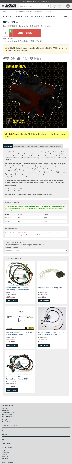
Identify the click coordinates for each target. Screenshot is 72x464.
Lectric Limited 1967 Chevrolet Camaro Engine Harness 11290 (17, 288)
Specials (4, 441)
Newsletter (5, 456)
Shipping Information (8, 412)
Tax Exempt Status (7, 414)
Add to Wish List (37, 41)
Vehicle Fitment (19, 146)
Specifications (32, 146)
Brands (4, 438)
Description (8, 146)
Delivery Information (7, 418)
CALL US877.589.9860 (37, 58)
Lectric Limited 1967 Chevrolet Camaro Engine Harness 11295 (17, 378)
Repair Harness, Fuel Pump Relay (50, 287)
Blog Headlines (6, 443)
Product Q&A (43, 146)
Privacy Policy (5, 420)
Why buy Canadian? (7, 416)
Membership (5, 458)
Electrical (11, 11)
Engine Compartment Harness (34, 11)
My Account (5, 451)
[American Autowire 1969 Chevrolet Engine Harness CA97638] (35, 95)
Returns (4, 431)
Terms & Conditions (7, 421)
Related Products (56, 146)
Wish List (4, 454)
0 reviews (14, 41)
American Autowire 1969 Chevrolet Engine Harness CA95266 (51, 333)
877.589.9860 (28, 1)
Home (4, 11)
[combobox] (36, 250)
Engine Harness (48, 11)
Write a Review (24, 41)
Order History (5, 452)
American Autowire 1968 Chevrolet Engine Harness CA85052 (19, 333)
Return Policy (5, 410)
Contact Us (37, 1)
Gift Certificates (6, 440)
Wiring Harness (20, 11)
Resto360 (4, 408)
